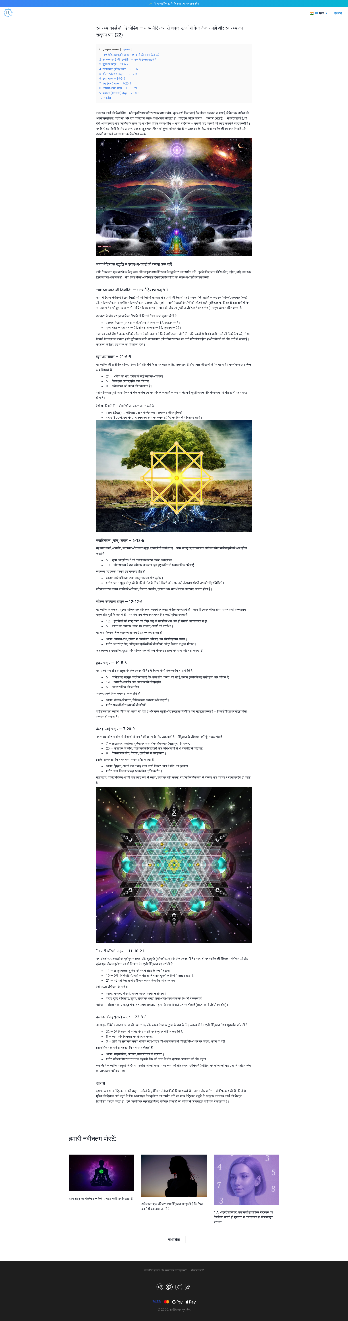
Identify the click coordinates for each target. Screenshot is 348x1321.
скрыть (126, 49)
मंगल (197, 364)
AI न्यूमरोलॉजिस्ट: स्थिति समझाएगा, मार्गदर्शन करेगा (176, 3)
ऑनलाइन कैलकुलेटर (146, 1096)
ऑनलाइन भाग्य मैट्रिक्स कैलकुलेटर (159, 272)
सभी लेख (174, 1239)
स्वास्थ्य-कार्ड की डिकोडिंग (114, 290)
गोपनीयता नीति (197, 1270)
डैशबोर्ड (338, 13)
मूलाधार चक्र (105, 356)
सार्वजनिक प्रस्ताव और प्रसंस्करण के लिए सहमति (165, 1270)
